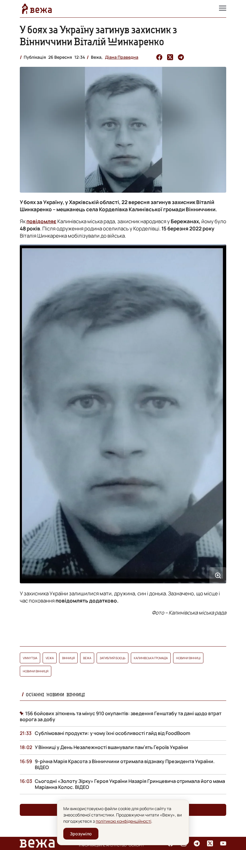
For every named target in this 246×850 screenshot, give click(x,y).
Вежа (87, 658)
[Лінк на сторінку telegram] (197, 843)
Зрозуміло (81, 834)
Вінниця (68, 658)
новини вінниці (188, 658)
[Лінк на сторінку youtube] (223, 843)
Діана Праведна (121, 57)
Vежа (50, 658)
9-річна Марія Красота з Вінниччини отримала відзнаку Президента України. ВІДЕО (125, 764)
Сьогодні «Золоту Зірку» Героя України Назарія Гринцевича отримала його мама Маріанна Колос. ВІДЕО (130, 784)
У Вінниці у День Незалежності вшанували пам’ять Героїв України (111, 747)
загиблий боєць (112, 658)
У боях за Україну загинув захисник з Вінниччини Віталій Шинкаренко (98, 35)
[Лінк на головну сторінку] (37, 8)
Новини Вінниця (35, 671)
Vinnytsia (30, 658)
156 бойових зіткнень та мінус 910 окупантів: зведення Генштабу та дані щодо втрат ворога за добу (120, 716)
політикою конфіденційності (123, 821)
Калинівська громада (151, 658)
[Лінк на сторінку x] (210, 843)
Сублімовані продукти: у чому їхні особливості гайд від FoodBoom (112, 733)
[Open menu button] (222, 8)
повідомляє (41, 221)
